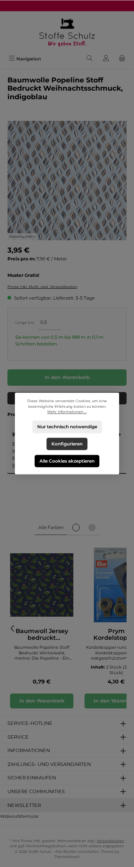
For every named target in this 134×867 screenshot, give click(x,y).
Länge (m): (25, 322)
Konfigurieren (67, 444)
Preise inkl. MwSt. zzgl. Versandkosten (42, 287)
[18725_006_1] (67, 180)
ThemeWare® (67, 857)
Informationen (28, 750)
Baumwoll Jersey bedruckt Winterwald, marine (42, 634)
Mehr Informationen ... (67, 412)
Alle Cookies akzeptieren (67, 461)
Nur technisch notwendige (67, 427)
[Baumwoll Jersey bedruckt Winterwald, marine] (41, 585)
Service (18, 737)
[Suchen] (90, 59)
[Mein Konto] (106, 59)
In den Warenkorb (67, 377)
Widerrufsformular (19, 816)
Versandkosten (110, 841)
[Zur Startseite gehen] (67, 32)
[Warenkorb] (122, 59)
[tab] (51, 527)
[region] (67, 180)
